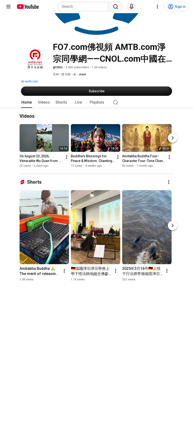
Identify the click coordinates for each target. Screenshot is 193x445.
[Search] (115, 6)
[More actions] (66, 157)
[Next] (172, 138)
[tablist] (96, 102)
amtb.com (31, 81)
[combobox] (84, 6)
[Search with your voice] (131, 6)
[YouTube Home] (27, 6)
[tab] (26, 102)
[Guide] (8, 6)
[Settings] (157, 6)
